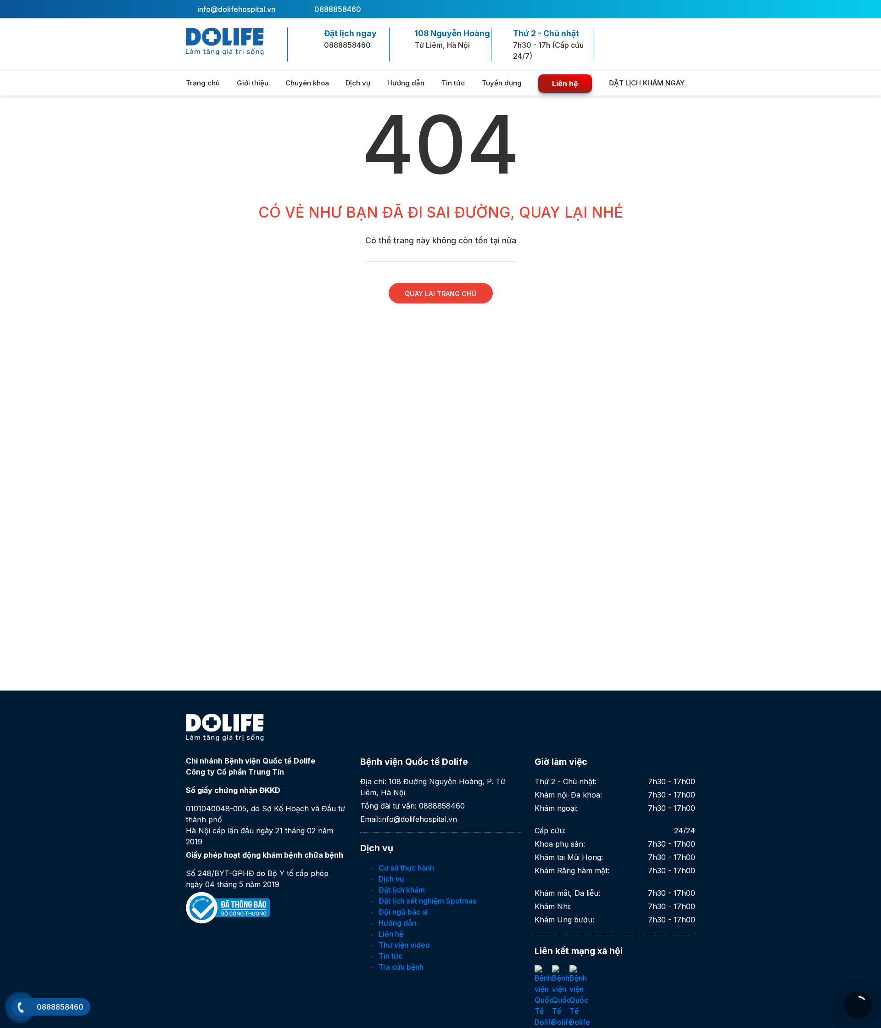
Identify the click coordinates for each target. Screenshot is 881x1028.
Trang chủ (203, 83)
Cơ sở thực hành (406, 867)
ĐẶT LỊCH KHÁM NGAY (647, 83)
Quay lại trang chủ (441, 294)
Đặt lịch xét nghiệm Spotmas (427, 900)
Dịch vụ (358, 83)
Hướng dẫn (405, 83)
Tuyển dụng (502, 83)
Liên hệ (565, 83)
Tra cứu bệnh (401, 967)
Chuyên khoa (307, 83)
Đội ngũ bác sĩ (403, 911)
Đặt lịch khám (402, 889)
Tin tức (453, 83)
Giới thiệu (252, 83)
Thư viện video (404, 944)
